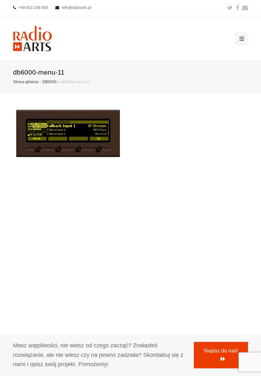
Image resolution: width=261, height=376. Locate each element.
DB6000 (49, 82)
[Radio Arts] (32, 38)
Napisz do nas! (221, 350)
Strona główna (25, 82)
